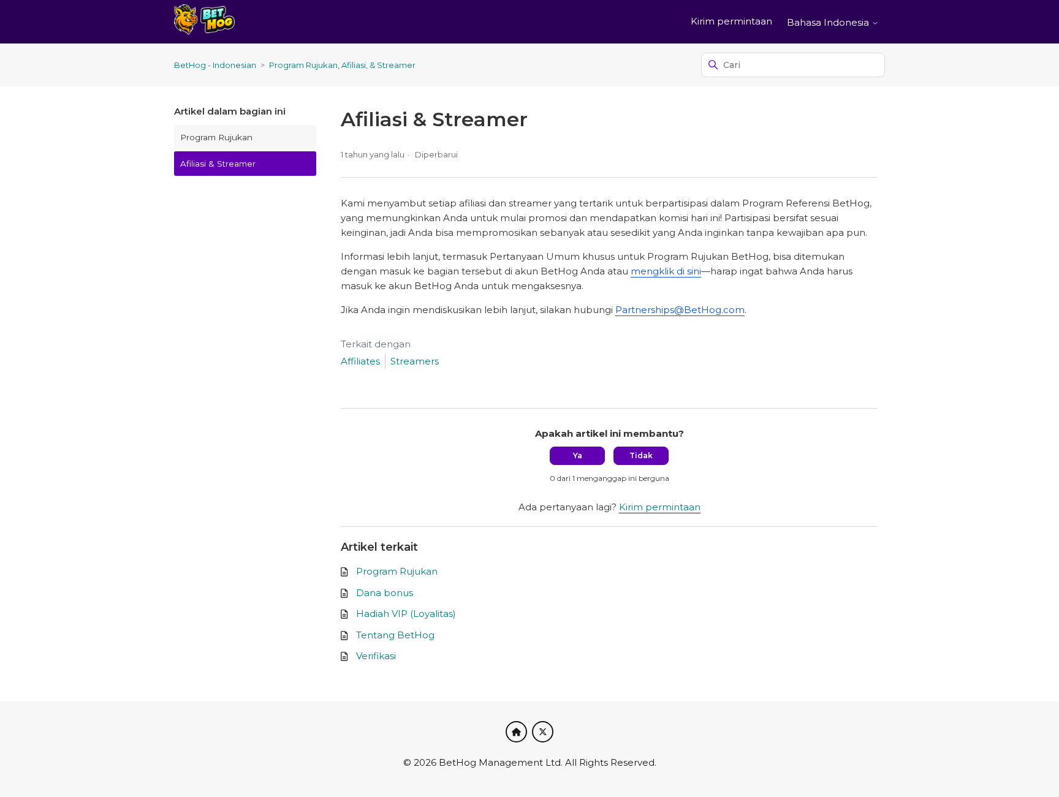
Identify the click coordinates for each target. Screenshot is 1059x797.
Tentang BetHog (395, 635)
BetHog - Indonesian (215, 65)
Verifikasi (376, 656)
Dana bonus (384, 593)
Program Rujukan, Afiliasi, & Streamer (342, 65)
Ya (577, 455)
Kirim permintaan (731, 21)
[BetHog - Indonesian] (204, 21)
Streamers (414, 361)
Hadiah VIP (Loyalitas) (406, 613)
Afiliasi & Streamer (218, 163)
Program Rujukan (216, 137)
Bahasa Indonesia (829, 22)
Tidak (641, 455)
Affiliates (360, 361)
